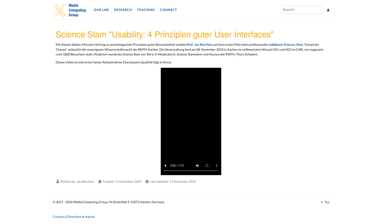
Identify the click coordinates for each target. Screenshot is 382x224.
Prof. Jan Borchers (200, 44)
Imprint (90, 216)
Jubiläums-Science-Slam (286, 44)
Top (326, 202)
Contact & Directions (67, 216)
